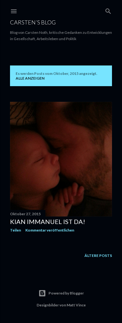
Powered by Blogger (66, 293)
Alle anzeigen (30, 78)
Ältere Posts (98, 255)
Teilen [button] (15, 230)
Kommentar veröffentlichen (49, 230)
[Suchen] (108, 10)
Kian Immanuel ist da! (47, 221)
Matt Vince (76, 305)
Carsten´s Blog (33, 22)
